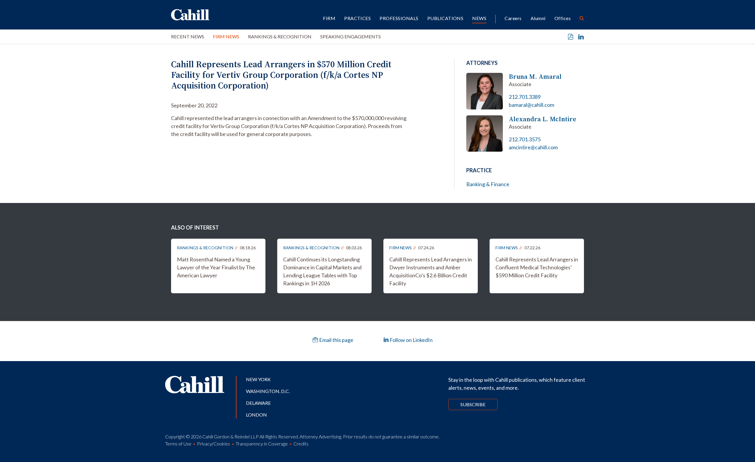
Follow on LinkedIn (411, 340)
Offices (562, 18)
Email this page (335, 340)
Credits (300, 443)
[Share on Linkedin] (581, 36)
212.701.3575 (525, 139)
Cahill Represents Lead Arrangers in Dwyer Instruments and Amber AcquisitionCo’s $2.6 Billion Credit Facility (430, 271)
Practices (357, 18)
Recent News (187, 36)
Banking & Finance (487, 184)
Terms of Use (178, 443)
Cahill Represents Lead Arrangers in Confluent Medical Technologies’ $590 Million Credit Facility (536, 267)
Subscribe (472, 404)
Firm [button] (329, 18)
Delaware (258, 403)
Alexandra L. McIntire (542, 119)
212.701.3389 (525, 97)
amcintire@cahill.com (533, 147)
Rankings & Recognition (279, 36)
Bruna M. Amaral (535, 76)
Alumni (538, 18)
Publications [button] (445, 18)
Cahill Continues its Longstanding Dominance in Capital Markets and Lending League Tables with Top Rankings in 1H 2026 (322, 271)
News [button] (479, 18)
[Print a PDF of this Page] (571, 36)
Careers (513, 18)
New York (258, 379)
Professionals (399, 18)
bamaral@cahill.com (531, 104)
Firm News (226, 36)
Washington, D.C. (268, 391)
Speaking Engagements (350, 36)
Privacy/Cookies (213, 443)
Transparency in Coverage (262, 443)
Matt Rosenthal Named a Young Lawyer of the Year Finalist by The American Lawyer (216, 267)
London (256, 414)
